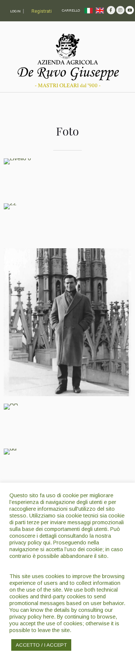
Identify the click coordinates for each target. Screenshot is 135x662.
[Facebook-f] (111, 10)
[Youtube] (130, 10)
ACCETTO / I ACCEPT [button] (41, 645)
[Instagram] (120, 10)
